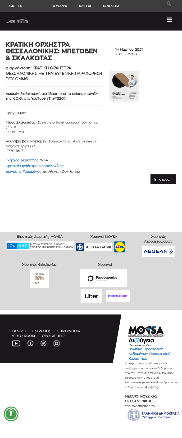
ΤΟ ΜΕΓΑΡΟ (59, 5)
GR (11, 6)
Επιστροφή (163, 179)
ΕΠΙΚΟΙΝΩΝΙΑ (68, 331)
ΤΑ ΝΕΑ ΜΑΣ (111, 5)
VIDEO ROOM (23, 335)
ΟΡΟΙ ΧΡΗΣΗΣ (53, 335)
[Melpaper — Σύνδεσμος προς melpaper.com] (133, 245)
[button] (11, 413)
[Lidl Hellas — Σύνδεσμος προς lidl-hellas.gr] (113, 245)
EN (20, 6)
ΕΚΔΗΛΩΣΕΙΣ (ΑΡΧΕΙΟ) (31, 331)
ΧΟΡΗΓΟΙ (85, 5)
